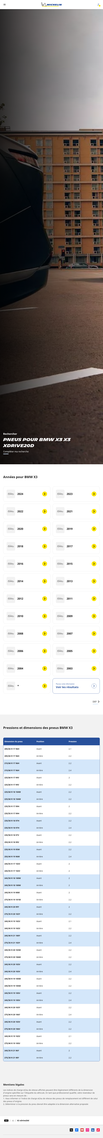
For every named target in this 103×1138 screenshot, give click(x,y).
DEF (95, 701)
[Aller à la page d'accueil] (51, 4)
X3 (13, 1120)
